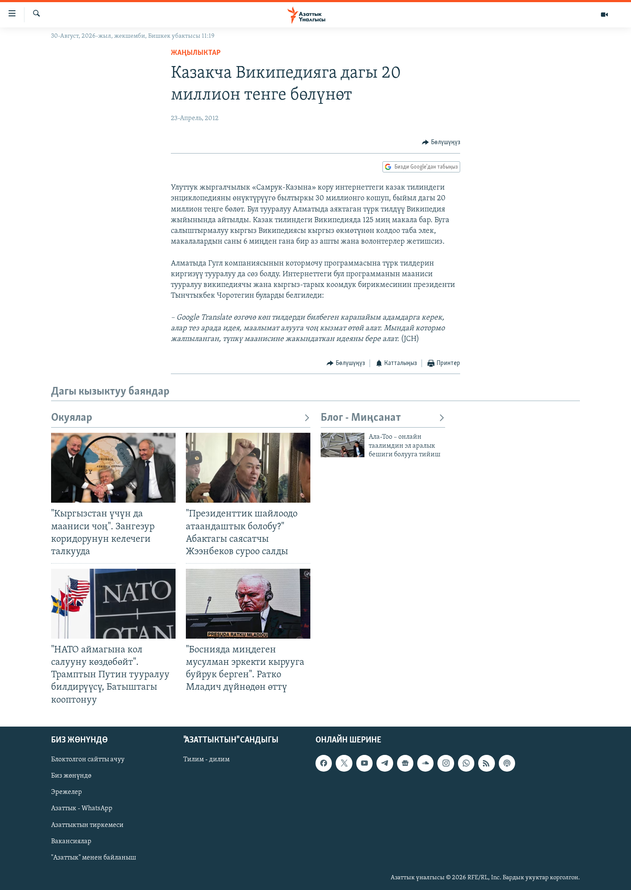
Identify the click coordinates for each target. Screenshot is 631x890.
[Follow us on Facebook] (324, 763)
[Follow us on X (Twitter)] (344, 763)
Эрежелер (66, 792)
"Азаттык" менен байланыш (93, 857)
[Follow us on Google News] (405, 763)
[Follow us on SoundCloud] (425, 763)
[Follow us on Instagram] (445, 763)
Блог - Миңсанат (361, 418)
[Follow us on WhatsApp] (466, 763)
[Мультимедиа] (604, 15)
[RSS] (486, 763)
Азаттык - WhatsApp (81, 808)
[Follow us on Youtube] (364, 763)
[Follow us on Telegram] (384, 763)
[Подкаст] (507, 763)
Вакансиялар (71, 841)
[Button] (441, 142)
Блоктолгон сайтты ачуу (87, 759)
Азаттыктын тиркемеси (87, 824)
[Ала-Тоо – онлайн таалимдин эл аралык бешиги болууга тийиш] (342, 445)
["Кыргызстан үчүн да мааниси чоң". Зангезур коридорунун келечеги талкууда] (113, 468)
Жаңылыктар (196, 53)
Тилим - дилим (206, 759)
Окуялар (71, 418)
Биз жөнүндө (71, 775)
